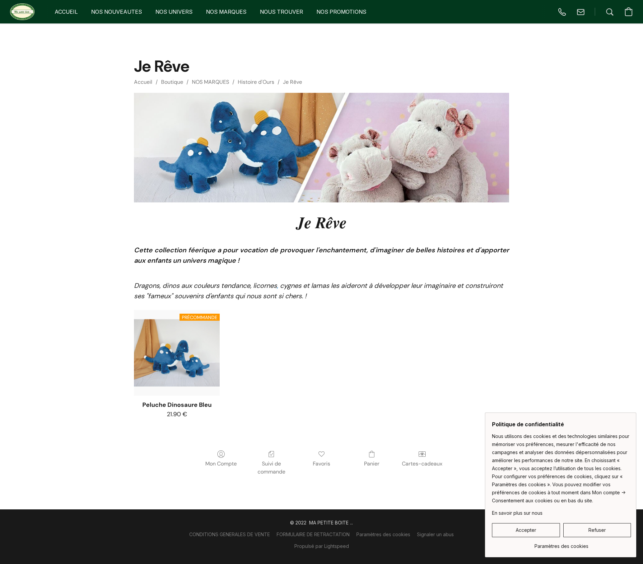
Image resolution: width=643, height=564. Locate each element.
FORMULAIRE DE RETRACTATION (313, 534)
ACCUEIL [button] (66, 11)
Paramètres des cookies (383, 534)
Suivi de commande (271, 467)
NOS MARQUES (210, 81)
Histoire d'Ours (256, 81)
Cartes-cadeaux (422, 463)
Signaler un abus (435, 534)
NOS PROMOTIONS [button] (341, 11)
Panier (371, 463)
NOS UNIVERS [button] (174, 11)
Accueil (143, 81)
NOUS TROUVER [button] (281, 11)
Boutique (172, 81)
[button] (22, 11)
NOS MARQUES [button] (226, 11)
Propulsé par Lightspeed (321, 546)
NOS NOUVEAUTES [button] (116, 11)
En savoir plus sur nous (517, 513)
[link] (561, 543)
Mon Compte (221, 463)
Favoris (321, 463)
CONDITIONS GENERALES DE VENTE (229, 534)
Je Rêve (292, 81)
